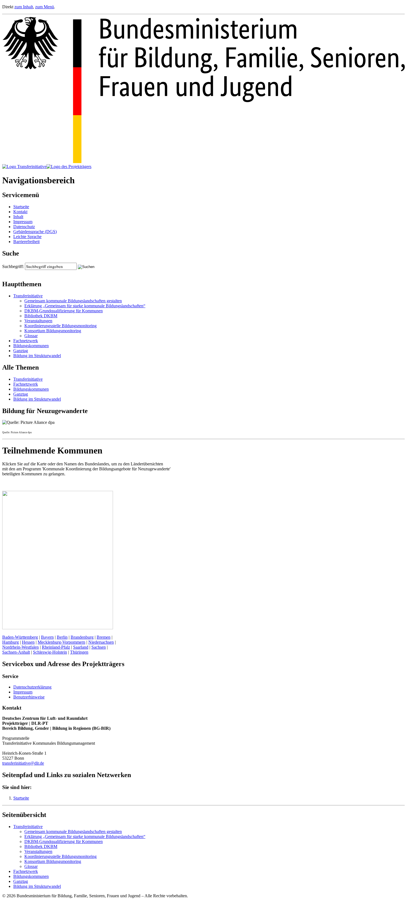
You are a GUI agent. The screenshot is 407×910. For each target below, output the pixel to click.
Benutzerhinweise (29, 697)
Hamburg (10, 642)
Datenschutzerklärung (32, 687)
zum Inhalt (23, 6)
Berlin (62, 637)
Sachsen (98, 647)
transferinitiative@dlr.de (23, 763)
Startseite (21, 798)
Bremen (103, 637)
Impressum (22, 692)
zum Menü (44, 6)
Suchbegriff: (13, 266)
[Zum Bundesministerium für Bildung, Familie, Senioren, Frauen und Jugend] (203, 161)
